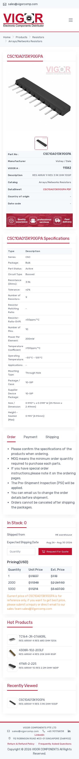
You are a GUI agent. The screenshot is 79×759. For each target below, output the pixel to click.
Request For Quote (57, 551)
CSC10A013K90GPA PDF (57, 189)
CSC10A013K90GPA (32, 700)
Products (21, 37)
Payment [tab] (30, 437)
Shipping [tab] (52, 437)
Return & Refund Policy (20, 743)
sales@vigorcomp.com (23, 4)
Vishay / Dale (63, 161)
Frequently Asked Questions (55, 743)
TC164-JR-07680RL (32, 636)
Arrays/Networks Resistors (25, 41)
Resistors (38, 37)
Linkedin (39, 734)
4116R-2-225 (27, 664)
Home (7, 37)
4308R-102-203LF (31, 650)
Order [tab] (11, 437)
